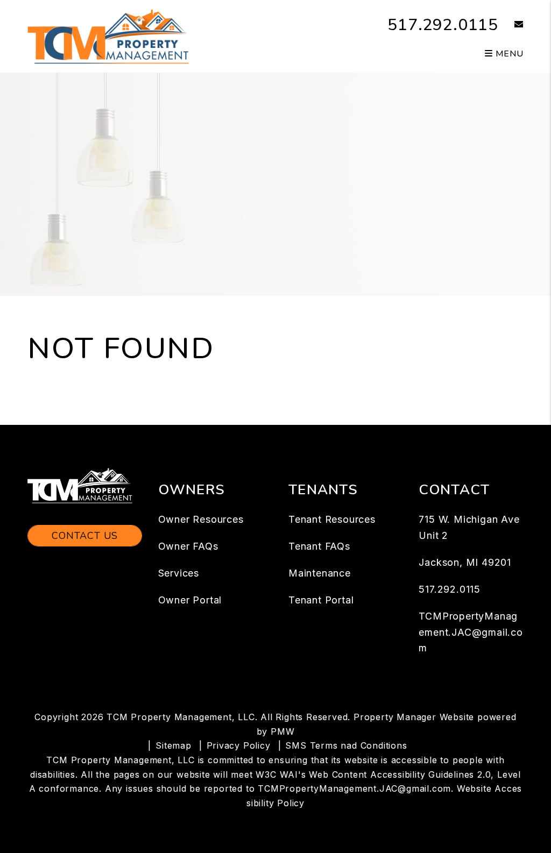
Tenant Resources (332, 519)
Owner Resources (201, 519)
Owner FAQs (188, 546)
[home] (108, 35)
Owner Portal (190, 600)
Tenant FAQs (319, 546)
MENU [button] (508, 54)
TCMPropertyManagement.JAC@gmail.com (470, 632)
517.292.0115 (442, 25)
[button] (511, 25)
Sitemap (174, 745)
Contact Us (85, 535)
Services (178, 573)
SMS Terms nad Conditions (346, 745)
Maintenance (319, 573)
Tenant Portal (321, 600)
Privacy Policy (239, 745)
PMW (282, 731)
